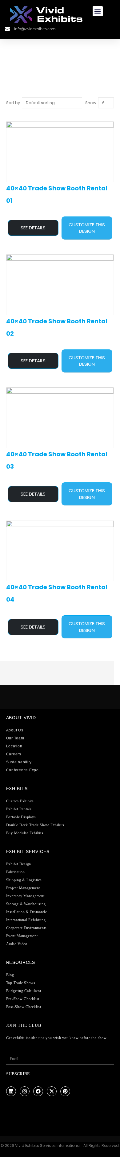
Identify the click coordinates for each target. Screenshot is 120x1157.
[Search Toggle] (102, 29)
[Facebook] (38, 1091)
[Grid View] (8, 112)
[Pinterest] (65, 1091)
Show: (91, 103)
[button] (98, 11)
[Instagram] (25, 1091)
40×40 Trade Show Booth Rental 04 (56, 593)
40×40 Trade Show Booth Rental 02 (56, 327)
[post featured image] (60, 152)
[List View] (13, 112)
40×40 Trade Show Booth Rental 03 (56, 460)
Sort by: (13, 103)
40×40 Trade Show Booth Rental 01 (56, 194)
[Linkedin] (11, 1091)
